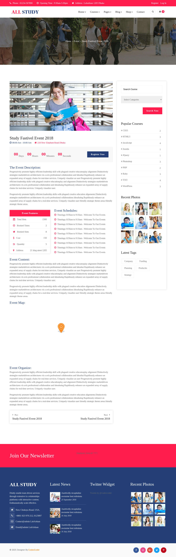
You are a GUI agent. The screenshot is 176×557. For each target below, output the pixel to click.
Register (154, 3)
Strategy (127, 275)
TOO (141, 180)
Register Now (98, 154)
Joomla (141, 149)
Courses (94, 11)
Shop (128, 11)
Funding (143, 261)
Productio (143, 268)
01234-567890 (26, 3)
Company (128, 261)
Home (81, 11)
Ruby (141, 174)
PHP (141, 167)
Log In (163, 3)
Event (76, 41)
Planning (128, 268)
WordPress (141, 186)
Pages (107, 11)
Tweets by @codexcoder (101, 493)
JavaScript (141, 143)
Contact (141, 11)
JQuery (141, 155)
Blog (117, 11)
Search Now (152, 111)
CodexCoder (34, 550)
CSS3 (141, 130)
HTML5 (141, 136)
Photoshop (141, 161)
